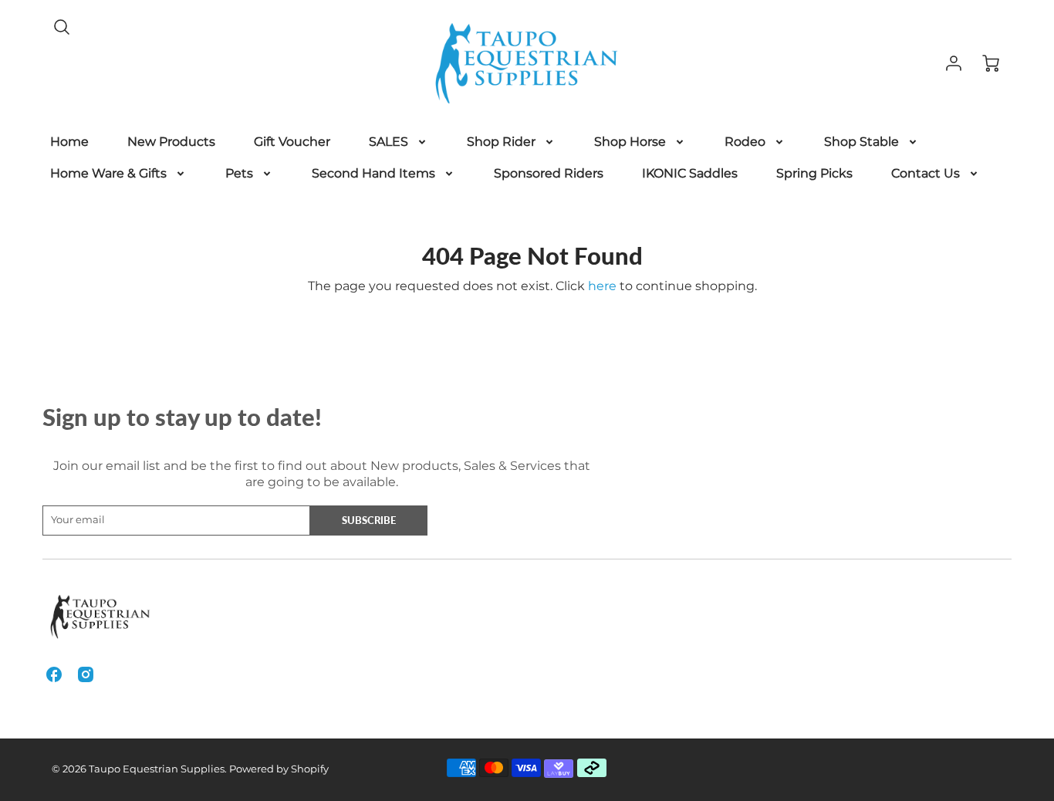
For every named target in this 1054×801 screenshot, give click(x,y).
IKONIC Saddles (690, 173)
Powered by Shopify (279, 769)
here (602, 286)
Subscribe (369, 520)
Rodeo (745, 141)
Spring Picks (814, 173)
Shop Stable (861, 141)
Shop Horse (630, 141)
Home (69, 141)
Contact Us (925, 173)
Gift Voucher (292, 141)
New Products (171, 141)
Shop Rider (501, 141)
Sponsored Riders (548, 173)
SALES (388, 141)
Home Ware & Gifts (108, 173)
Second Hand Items (373, 173)
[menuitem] (69, 142)
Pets (239, 173)
